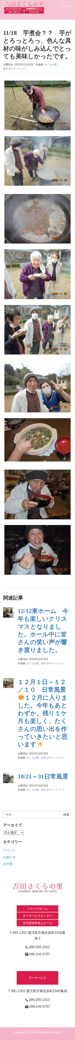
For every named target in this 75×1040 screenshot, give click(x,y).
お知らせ (9, 857)
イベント (22, 68)
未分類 (7, 864)
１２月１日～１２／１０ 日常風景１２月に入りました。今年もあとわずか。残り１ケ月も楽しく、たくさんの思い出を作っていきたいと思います (43, 713)
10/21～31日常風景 (43, 776)
